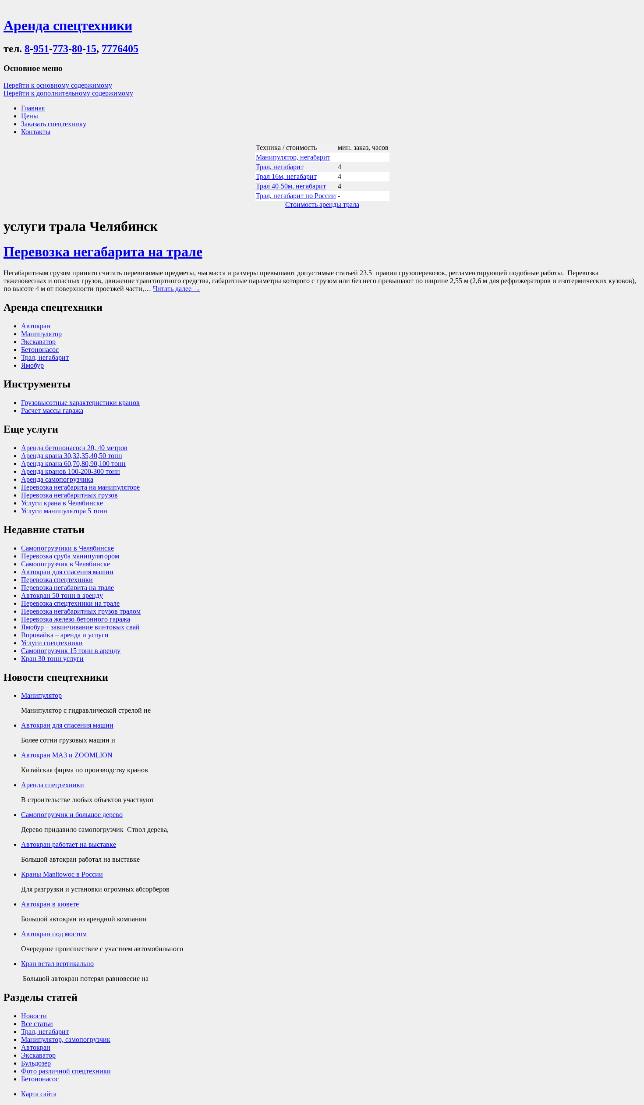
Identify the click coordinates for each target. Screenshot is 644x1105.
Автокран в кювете (50, 904)
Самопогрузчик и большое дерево (72, 814)
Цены (29, 116)
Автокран (35, 326)
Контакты (35, 131)
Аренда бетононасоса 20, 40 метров (74, 447)
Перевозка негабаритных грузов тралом (81, 611)
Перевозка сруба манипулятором (70, 556)
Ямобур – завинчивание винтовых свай (80, 627)
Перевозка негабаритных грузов (69, 495)
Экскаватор (38, 341)
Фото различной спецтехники (66, 1071)
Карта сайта (39, 1094)
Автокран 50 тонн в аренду (62, 595)
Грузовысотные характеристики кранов (80, 402)
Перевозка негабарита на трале (103, 251)
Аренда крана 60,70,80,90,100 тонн (73, 463)
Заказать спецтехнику (53, 124)
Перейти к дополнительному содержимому (68, 93)
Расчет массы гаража (52, 410)
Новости (34, 1016)
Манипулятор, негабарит (293, 157)
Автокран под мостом (54, 934)
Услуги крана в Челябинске (62, 503)
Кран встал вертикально (57, 963)
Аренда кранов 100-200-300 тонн (70, 471)
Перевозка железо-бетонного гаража (75, 619)
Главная (33, 108)
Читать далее (176, 288)
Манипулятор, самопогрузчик (65, 1039)
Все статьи (37, 1023)
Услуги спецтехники (52, 643)
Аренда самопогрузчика (57, 479)
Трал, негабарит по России (296, 195)
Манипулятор (41, 334)
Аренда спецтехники (52, 785)
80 (77, 48)
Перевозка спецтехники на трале (70, 603)
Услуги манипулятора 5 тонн (64, 511)
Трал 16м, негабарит (286, 176)
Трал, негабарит (280, 167)
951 (41, 48)
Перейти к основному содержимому (58, 85)
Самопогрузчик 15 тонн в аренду (70, 650)
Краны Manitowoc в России (62, 874)
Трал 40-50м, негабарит (291, 186)
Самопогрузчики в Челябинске (67, 548)
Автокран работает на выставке (68, 844)
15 (91, 48)
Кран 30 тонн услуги (52, 658)
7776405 (120, 48)
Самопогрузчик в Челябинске (65, 564)
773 (60, 48)
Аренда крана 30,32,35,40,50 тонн (71, 455)
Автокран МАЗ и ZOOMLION (67, 755)
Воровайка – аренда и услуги (65, 635)
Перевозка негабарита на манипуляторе (80, 487)
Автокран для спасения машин (67, 572)
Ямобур (32, 365)
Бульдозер (36, 1063)
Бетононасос (40, 349)
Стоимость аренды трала (322, 204)
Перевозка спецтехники (57, 579)
